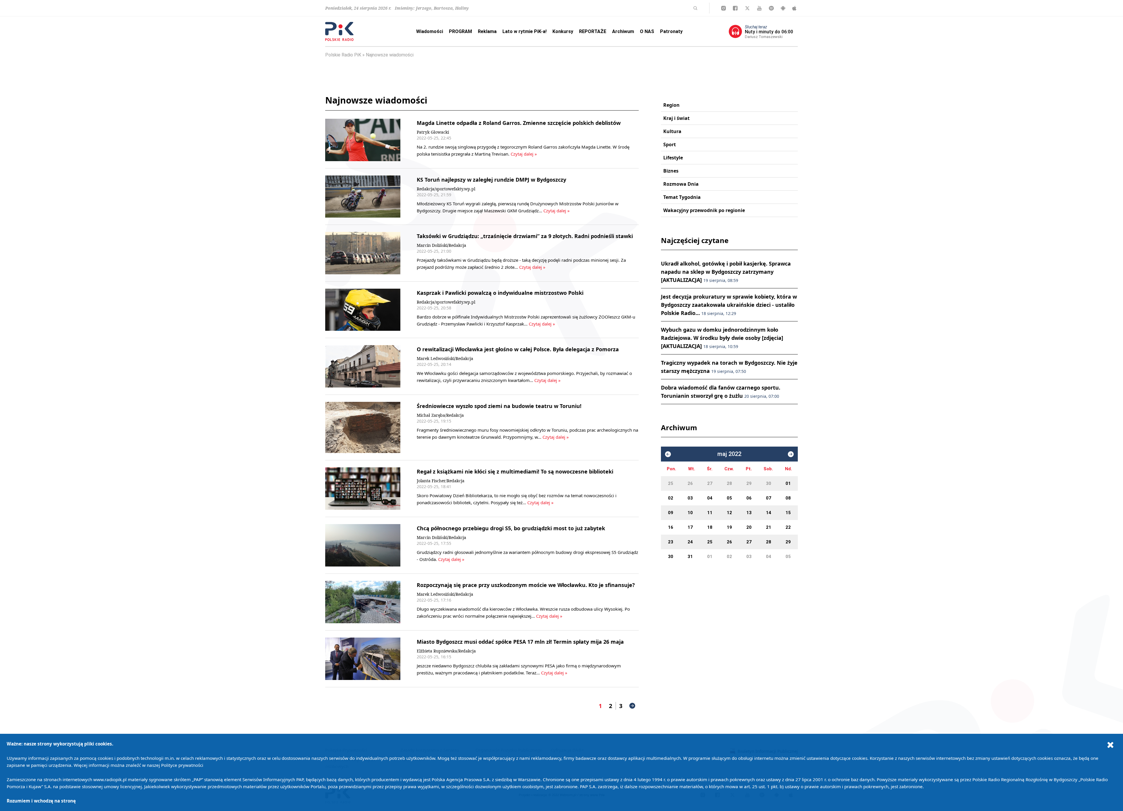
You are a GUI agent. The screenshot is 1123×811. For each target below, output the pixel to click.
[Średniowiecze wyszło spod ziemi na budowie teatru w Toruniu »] (362, 427)
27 (709, 483)
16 (670, 527)
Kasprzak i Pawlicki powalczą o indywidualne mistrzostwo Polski (500, 292)
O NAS (647, 31)
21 (768, 527)
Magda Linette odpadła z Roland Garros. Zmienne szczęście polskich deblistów (519, 122)
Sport (669, 144)
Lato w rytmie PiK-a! (524, 31)
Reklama (487, 31)
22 (788, 527)
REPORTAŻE (592, 31)
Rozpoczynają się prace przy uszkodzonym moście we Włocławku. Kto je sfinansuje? (526, 584)
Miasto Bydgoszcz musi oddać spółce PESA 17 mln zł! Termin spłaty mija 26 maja (520, 641)
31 (690, 556)
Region (671, 105)
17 (690, 527)
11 (709, 512)
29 (749, 483)
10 (690, 512)
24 (690, 542)
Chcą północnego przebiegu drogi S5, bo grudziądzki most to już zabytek (511, 528)
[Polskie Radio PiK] (339, 31)
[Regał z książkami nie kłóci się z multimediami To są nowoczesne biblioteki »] (362, 488)
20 (749, 527)
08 (788, 498)
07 (768, 498)
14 (768, 512)
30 (768, 483)
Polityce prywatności (182, 765)
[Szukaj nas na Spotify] (771, 8)
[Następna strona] (632, 706)
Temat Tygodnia (682, 197)
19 (729, 527)
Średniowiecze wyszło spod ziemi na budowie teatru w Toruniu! (499, 405)
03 (690, 498)
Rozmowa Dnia (681, 184)
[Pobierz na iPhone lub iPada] (794, 8)
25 (670, 483)
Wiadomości (429, 31)
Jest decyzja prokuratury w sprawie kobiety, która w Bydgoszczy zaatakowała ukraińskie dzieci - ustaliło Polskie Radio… (729, 304)
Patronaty (671, 31)
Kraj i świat (676, 118)
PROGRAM (460, 31)
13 (749, 512)
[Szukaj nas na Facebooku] (735, 8)
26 (690, 483)
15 (788, 512)
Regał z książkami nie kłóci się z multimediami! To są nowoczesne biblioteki (515, 471)
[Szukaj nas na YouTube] (759, 8)
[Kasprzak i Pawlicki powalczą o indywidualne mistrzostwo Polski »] (362, 310)
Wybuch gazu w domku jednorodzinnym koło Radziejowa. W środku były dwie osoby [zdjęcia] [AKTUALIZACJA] (722, 337)
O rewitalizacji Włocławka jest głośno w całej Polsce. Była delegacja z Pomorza (518, 349)
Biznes (670, 171)
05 (729, 498)
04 (709, 498)
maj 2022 (729, 454)
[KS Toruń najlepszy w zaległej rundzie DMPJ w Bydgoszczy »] (362, 196)
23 (670, 542)
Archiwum (623, 31)
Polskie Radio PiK (343, 55)
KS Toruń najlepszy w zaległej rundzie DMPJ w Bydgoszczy (491, 179)
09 (670, 512)
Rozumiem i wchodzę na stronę (41, 801)
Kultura (672, 131)
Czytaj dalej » (523, 154)
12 (729, 512)
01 (788, 483)
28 (729, 483)
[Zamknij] (1110, 744)
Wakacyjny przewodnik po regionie (704, 210)
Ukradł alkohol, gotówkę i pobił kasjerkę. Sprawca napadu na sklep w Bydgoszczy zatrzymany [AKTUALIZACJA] (726, 271)
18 (709, 527)
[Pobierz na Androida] (783, 8)
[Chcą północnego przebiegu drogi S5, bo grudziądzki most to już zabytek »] (362, 545)
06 (749, 498)
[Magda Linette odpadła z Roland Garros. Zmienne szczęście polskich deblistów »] (362, 140)
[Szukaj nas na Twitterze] (747, 8)
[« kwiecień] (668, 454)
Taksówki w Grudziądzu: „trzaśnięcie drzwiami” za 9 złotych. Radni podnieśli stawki (525, 236)
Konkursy (562, 31)
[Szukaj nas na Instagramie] (723, 8)
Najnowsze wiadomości (390, 55)
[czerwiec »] (791, 454)
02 (670, 498)
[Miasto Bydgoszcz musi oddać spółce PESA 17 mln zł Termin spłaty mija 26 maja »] (362, 659)
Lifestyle (673, 157)
